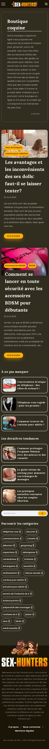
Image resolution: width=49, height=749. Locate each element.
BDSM (32, 265)
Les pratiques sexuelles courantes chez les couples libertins (29, 496)
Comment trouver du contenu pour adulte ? (31, 423)
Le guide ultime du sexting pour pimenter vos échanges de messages (31, 474)
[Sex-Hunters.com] (24, 3)
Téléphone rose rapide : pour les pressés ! (31, 404)
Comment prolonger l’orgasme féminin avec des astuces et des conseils (31, 453)
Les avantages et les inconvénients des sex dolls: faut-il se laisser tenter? (24, 176)
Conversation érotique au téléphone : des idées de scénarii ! (31, 385)
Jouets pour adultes (16, 153)
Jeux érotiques (13, 147)
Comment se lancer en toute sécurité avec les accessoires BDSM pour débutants (23, 292)
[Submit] (42, 513)
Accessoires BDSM (15, 265)
